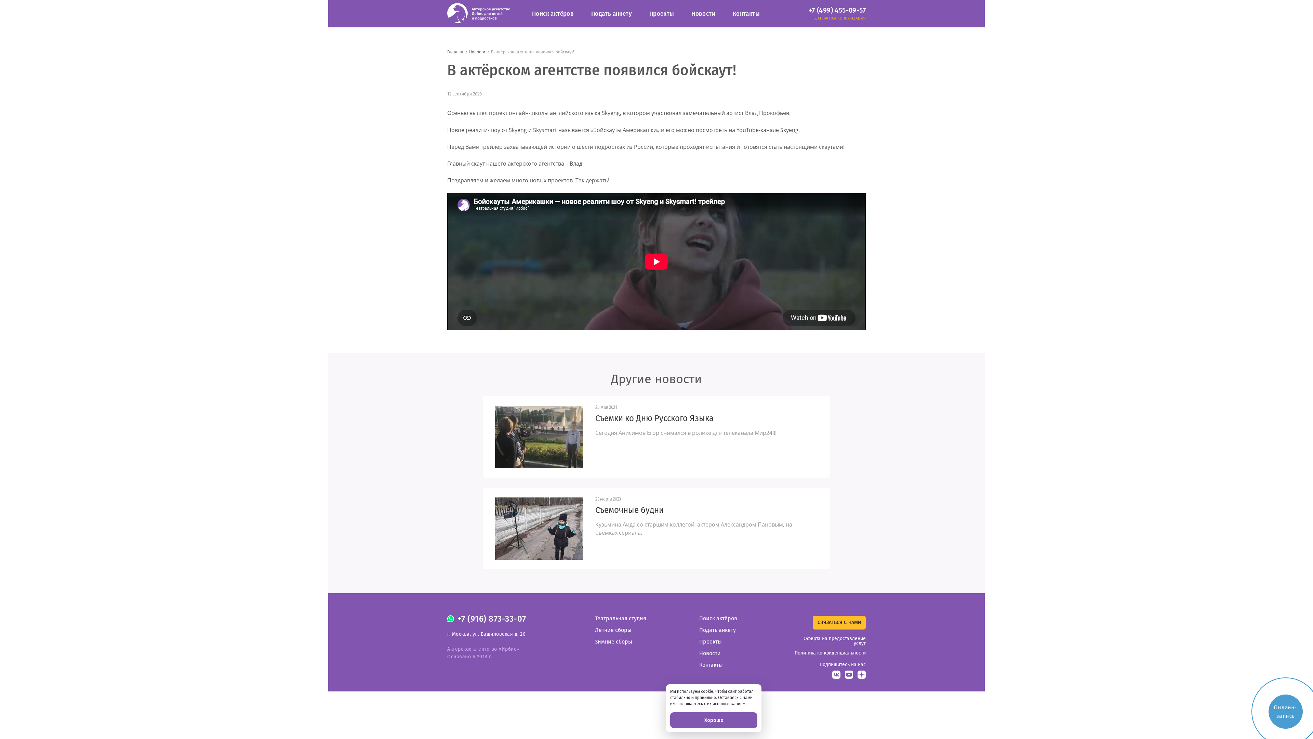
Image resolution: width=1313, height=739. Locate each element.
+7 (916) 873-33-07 (491, 619)
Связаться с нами (839, 622)
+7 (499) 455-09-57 (837, 10)
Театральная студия (620, 618)
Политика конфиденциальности (830, 653)
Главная (455, 52)
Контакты (746, 13)
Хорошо (714, 720)
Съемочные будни (629, 510)
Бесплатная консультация (839, 18)
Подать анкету (611, 13)
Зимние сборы (613, 641)
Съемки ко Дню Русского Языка (654, 418)
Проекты (661, 13)
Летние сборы (613, 630)
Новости (703, 13)
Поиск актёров (553, 13)
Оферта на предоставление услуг (835, 641)
